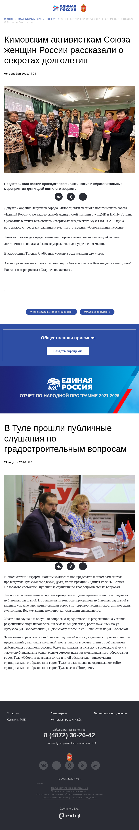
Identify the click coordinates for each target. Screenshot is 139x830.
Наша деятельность (30, 18)
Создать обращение (68, 351)
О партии (13, 713)
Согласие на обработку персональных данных (69, 797)
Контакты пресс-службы (66, 719)
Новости (51, 18)
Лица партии (58, 713)
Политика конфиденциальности (69, 791)
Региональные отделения (111, 713)
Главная (9, 18)
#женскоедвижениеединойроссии (51, 311)
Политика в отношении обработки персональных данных (69, 794)
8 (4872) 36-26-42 (69, 735)
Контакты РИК (16, 719)
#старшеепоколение (97, 311)
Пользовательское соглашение (69, 787)
